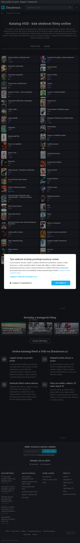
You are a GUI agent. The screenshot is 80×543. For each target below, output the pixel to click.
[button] (40, 277)
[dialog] (40, 271)
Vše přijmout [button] (60, 283)
